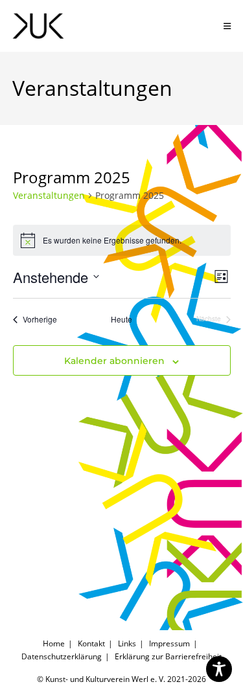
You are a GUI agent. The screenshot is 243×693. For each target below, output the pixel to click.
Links (127, 643)
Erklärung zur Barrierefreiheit (168, 656)
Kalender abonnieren (114, 361)
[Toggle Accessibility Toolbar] (219, 669)
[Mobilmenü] (227, 26)
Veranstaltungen (49, 195)
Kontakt (91, 643)
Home (54, 643)
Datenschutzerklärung (61, 656)
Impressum (169, 643)
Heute (121, 319)
